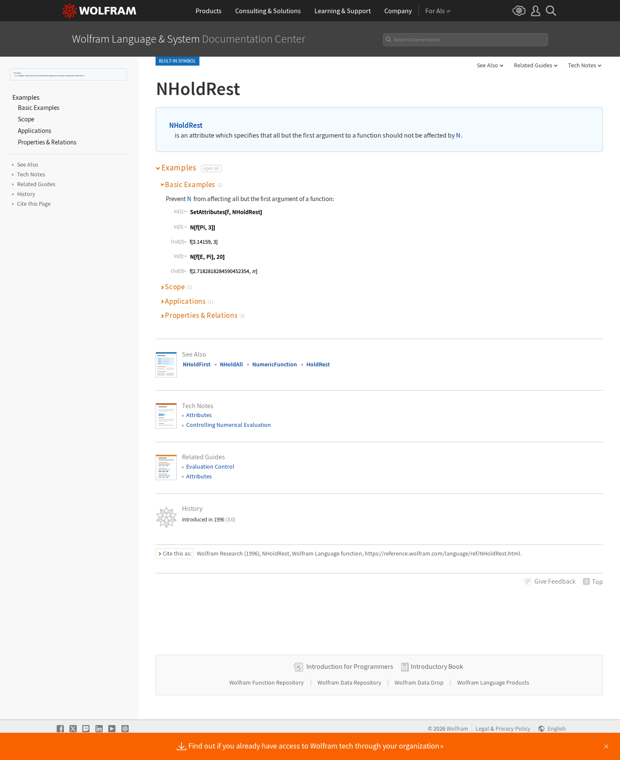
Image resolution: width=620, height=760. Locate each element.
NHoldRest (17, 73)
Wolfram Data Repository (350, 682)
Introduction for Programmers (350, 666)
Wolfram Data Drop (420, 682)
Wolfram (457, 728)
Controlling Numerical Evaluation (228, 425)
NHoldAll (231, 364)
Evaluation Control (210, 466)
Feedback (555, 581)
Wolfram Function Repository (267, 682)
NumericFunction (274, 364)
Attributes (199, 415)
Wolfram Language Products (493, 682)
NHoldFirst (197, 364)
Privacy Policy (513, 728)
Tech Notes (582, 65)
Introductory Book (437, 666)
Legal (482, 728)
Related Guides (533, 65)
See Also (487, 65)
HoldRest (318, 364)
